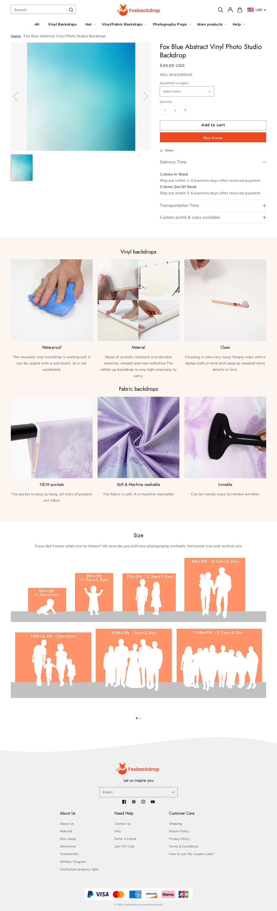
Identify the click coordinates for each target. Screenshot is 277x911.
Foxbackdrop (131, 904)
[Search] (71, 9)
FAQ (117, 831)
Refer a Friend (125, 839)
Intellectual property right (79, 869)
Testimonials (69, 854)
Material (66, 831)
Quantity (166, 101)
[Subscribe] (172, 792)
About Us (67, 824)
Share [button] (169, 150)
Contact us (122, 824)
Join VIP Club (124, 846)
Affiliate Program (73, 862)
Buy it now (213, 138)
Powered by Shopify (151, 904)
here (233, 369)
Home (16, 36)
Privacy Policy (179, 839)
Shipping (175, 824)
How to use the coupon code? (191, 854)
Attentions (68, 846)
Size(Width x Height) (174, 83)
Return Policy (179, 831)
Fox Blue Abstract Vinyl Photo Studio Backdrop (65, 36)
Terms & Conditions (183, 846)
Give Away (68, 839)
